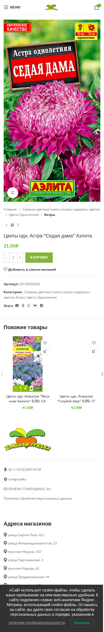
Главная (10, 209)
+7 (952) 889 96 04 (27, 469)
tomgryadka (17, 479)
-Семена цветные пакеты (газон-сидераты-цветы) (61, 209)
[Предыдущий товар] (6, 225)
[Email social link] (17, 305)
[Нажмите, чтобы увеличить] (12, 192)
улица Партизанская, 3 (25, 560)
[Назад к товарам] (12, 225)
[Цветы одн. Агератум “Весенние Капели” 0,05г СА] (28, 364)
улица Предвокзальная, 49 (28, 577)
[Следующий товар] (18, 225)
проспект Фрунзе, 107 (24, 552)
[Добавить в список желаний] (45, 343)
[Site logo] (52, 7)
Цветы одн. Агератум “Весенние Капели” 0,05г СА (27, 399)
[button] (45, 351)
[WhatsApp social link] (29, 305)
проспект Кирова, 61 (23, 568)
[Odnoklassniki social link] (23, 305)
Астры (49, 214)
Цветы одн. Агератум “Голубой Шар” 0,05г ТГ (76, 399)
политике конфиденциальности (37, 623)
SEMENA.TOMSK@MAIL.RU (29, 489)
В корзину (39, 257)
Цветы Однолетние (24, 214)
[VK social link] (35, 305)
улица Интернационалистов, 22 (32, 543)
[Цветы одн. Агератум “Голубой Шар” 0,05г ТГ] (76, 364)
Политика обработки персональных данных (38, 498)
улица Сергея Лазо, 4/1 (25, 535)
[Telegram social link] (41, 305)
